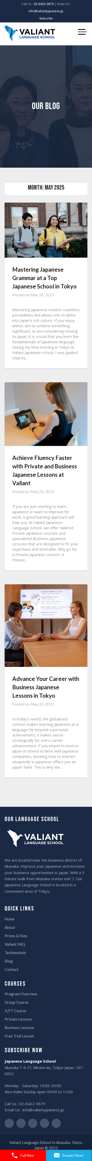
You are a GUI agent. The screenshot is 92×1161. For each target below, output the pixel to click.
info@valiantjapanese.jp (46, 11)
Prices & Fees (16, 935)
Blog (9, 961)
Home (10, 919)
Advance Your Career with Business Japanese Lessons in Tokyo (45, 687)
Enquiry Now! (73, 1155)
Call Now (27, 1155)
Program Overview (21, 994)
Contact (11, 969)
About (10, 927)
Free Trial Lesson (19, 1036)
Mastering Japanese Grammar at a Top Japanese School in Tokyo (44, 278)
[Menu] (83, 31)
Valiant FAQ (15, 944)
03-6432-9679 (44, 4)
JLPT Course (15, 1010)
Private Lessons (18, 1019)
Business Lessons (19, 1027)
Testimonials (15, 952)
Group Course (16, 1002)
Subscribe (46, 18)
